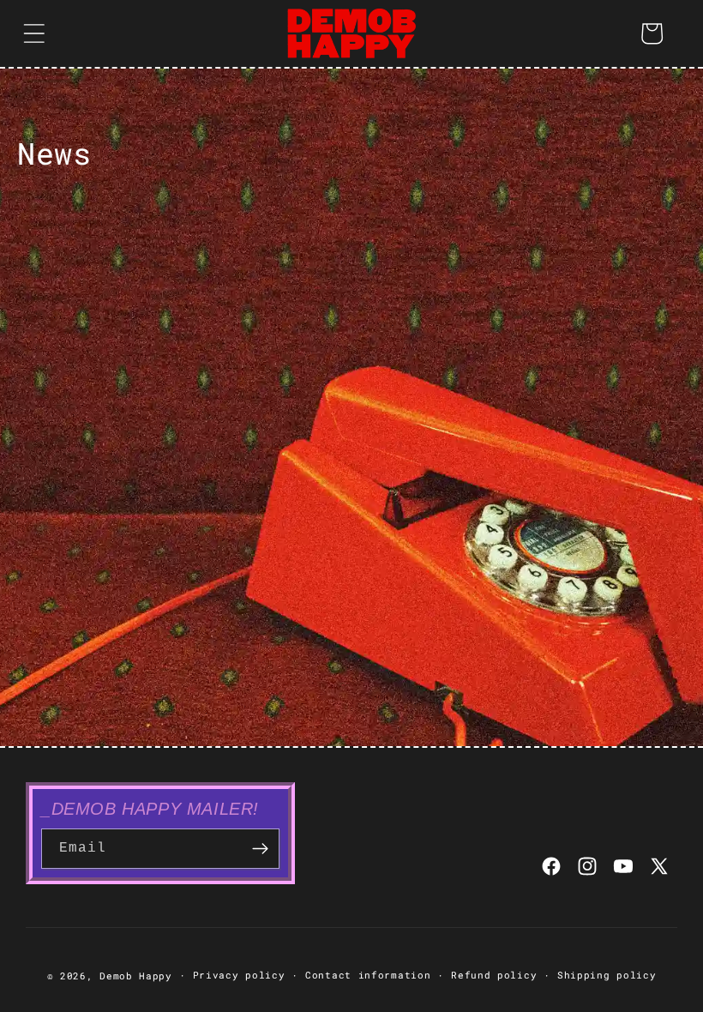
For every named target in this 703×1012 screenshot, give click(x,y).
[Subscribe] (260, 848)
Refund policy (494, 974)
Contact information (367, 974)
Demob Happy (135, 975)
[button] (34, 33)
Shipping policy (607, 974)
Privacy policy (239, 974)
